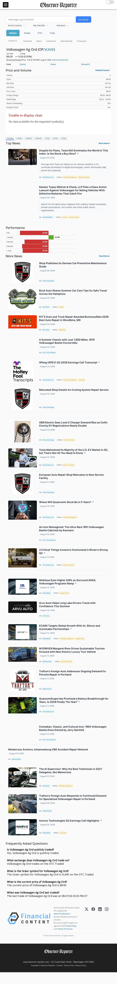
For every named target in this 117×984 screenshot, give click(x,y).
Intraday (10, 138)
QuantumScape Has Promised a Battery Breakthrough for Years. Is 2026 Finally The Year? (73, 700)
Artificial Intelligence (70, 177)
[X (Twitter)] (86, 918)
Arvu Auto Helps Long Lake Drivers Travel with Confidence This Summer (67, 604)
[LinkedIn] (100, 918)
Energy (61, 307)
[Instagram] (107, 918)
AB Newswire (47, 661)
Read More (104, 256)
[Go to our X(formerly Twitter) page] (57, 957)
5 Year (63, 138)
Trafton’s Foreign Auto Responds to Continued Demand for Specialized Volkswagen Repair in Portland (72, 797)
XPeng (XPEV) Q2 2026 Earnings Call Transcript (69, 362)
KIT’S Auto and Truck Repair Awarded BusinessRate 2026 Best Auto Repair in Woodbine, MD (74, 318)
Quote (23, 64)
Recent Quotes (15, 25)
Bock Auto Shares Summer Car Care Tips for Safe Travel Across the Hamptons (73, 292)
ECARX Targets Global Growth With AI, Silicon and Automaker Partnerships (69, 627)
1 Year (47, 138)
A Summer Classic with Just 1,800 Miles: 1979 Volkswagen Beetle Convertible (67, 341)
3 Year (55, 138)
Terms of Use (69, 966)
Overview (27, 41)
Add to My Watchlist (60, 60)
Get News (46, 307)
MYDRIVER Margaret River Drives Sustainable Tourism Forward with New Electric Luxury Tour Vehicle (72, 650)
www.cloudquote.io (62, 913)
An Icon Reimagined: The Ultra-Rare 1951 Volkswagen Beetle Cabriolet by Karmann (71, 529)
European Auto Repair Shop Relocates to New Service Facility (71, 476)
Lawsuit (64, 217)
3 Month (38, 138)
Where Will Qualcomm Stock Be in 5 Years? (66, 502)
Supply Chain (64, 593)
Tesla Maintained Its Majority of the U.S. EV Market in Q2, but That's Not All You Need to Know (73, 451)
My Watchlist (39, 25)
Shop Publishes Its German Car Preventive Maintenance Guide (73, 265)
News (39, 41)
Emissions (62, 330)
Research (85, 64)
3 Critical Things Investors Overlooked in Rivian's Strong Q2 (73, 551)
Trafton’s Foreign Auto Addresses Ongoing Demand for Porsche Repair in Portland (72, 673)
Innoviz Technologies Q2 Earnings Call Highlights (70, 820)
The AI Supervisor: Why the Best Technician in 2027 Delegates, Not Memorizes (70, 770)
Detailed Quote (102, 70)
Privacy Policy (70, 926)
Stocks (27, 33)
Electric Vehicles (84, 177)
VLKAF (49, 49)
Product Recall (74, 217)
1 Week (19, 138)
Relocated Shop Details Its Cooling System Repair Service (74, 389)
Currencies (51, 41)
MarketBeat (46, 593)
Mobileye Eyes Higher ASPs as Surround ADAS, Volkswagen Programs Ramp (67, 582)
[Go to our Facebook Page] (51, 957)
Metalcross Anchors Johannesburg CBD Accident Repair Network (48, 749)
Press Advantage (48, 281)
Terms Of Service (65, 929)
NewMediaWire (48, 217)
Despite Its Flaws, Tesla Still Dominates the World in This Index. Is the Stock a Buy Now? (73, 152)
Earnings (81, 380)
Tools (52, 33)
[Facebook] (93, 918)
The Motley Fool (48, 177)
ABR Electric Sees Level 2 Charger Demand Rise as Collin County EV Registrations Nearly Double (73, 424)
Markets (13, 33)
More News (104, 143)
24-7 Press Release (49, 352)
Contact (59, 966)
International (66, 41)
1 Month (28, 138)
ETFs (40, 33)
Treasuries (81, 41)
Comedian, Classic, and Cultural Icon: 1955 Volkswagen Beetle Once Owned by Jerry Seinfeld (73, 728)
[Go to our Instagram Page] (63, 957)
